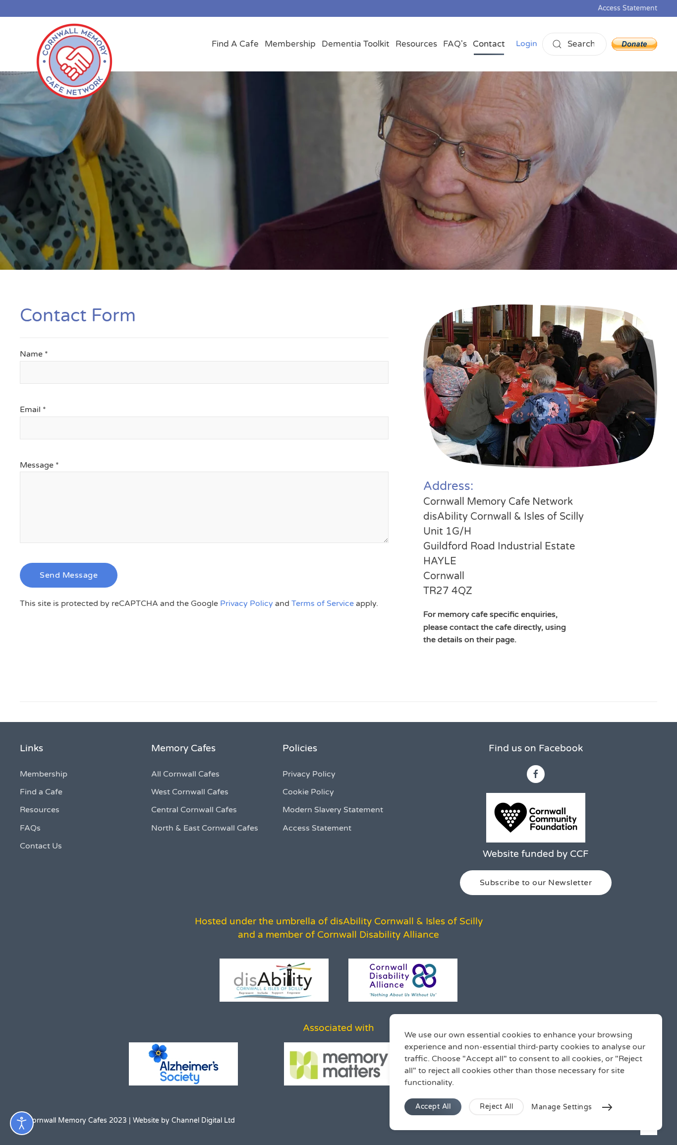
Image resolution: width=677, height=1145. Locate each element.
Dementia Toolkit (356, 44)
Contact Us (41, 846)
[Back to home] (74, 61)
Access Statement (627, 8)
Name (34, 354)
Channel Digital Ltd (203, 1120)
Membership (290, 44)
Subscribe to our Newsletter (536, 883)
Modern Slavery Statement (332, 810)
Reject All (496, 1106)
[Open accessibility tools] (22, 1123)
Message (39, 465)
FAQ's (455, 44)
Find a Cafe (41, 792)
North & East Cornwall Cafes (204, 828)
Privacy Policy (246, 603)
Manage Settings (561, 1107)
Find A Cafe (235, 44)
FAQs (30, 828)
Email (33, 410)
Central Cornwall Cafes (194, 810)
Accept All (433, 1106)
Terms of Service (322, 603)
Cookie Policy (308, 792)
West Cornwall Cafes (189, 792)
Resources (416, 44)
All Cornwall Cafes (185, 774)
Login (526, 44)
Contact (489, 44)
